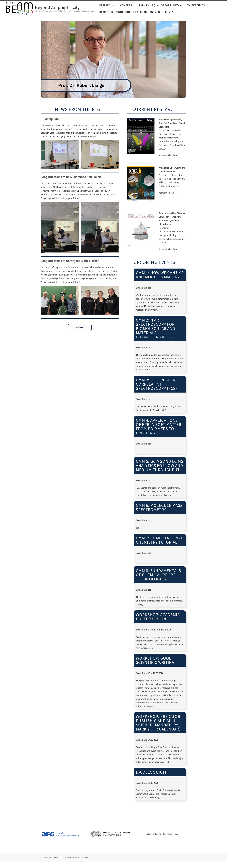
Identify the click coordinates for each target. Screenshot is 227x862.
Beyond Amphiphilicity (56, 857)
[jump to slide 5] (110, 94)
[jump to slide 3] (104, 94)
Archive (79, 327)
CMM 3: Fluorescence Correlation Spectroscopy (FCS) (158, 384)
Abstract (163, 155)
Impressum (170, 834)
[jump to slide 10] (124, 94)
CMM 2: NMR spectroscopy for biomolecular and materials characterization (155, 328)
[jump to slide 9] (121, 94)
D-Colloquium (151, 772)
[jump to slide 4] (107, 94)
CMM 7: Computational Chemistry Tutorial (159, 540)
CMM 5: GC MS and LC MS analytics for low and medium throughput (159, 465)
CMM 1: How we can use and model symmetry (160, 275)
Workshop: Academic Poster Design (158, 616)
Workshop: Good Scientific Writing (155, 660)
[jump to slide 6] (112, 94)
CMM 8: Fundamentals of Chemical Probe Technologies (158, 575)
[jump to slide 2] (101, 94)
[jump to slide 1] (98, 94)
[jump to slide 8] (118, 94)
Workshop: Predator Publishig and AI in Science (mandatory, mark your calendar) (158, 723)
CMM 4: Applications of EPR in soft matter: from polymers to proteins (159, 427)
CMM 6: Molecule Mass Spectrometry (159, 507)
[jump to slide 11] (127, 94)
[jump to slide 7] (115, 94)
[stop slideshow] (129, 94)
